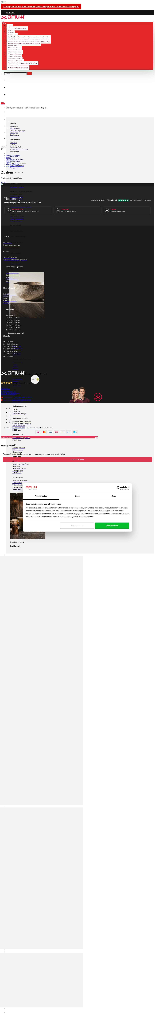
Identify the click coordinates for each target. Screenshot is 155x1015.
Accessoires (17, 477)
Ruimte (8, 162)
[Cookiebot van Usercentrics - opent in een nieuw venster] (118, 488)
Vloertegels (10, 160)
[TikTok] (9, 422)
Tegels (8, 158)
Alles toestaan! (112, 526)
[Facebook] (9, 408)
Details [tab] (78, 496)
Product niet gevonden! (15, 166)
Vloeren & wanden (13, 155)
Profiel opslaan (77, 459)
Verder (3, 182)
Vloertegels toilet (12, 164)
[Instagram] (10, 412)
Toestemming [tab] (41, 496)
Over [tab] (114, 496)
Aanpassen (76, 526)
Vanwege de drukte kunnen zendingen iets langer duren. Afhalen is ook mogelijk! (41, 6)
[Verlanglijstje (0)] (2, 149)
